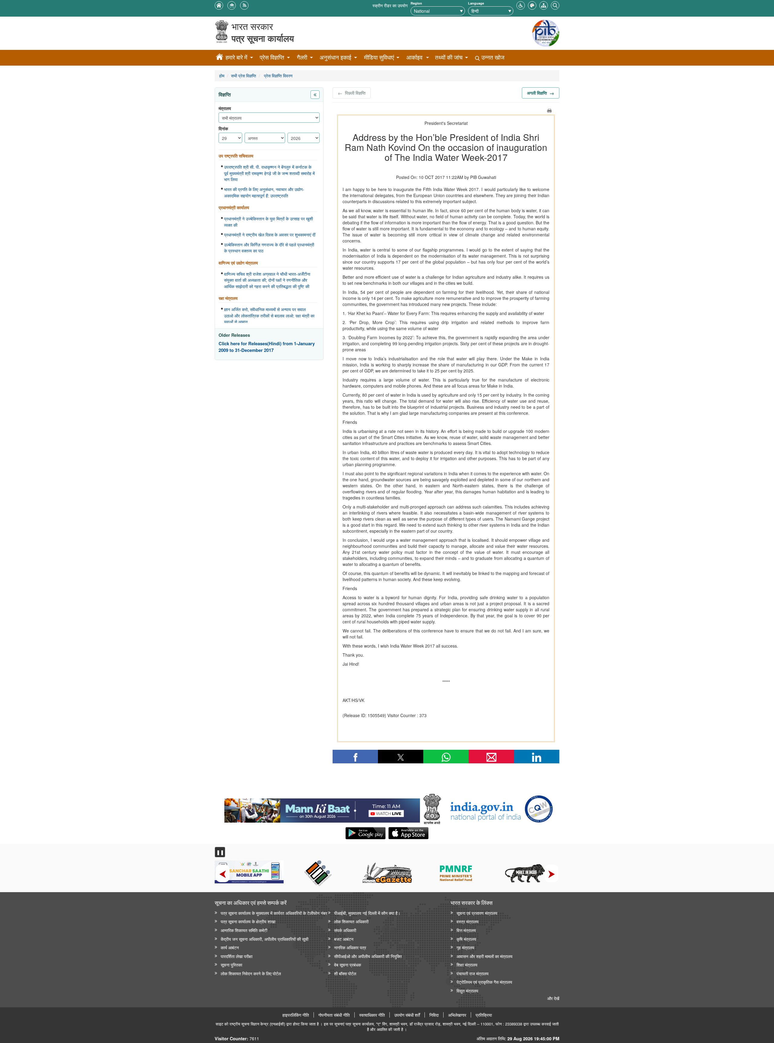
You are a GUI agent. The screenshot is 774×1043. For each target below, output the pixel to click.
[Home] (219, 58)
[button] (520, 5)
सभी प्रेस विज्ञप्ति (243, 75)
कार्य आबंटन (230, 947)
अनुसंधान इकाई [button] (335, 57)
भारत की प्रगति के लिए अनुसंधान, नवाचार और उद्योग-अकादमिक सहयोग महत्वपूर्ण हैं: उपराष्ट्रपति (264, 192)
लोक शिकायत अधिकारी (351, 921)
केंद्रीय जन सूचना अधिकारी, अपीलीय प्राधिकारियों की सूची (264, 939)
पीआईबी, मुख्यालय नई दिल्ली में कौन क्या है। (367, 913)
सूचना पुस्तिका (231, 964)
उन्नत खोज (492, 57)
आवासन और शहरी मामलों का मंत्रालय (484, 956)
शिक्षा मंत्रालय (467, 964)
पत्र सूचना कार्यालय (263, 38)
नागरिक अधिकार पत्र (350, 947)
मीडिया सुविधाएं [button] (379, 57)
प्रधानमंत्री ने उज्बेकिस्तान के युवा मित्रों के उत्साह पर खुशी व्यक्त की (268, 222)
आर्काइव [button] (414, 57)
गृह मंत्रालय (465, 947)
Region (416, 3)
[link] (322, 809)
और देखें (553, 998)
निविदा (434, 1015)
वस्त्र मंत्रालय (468, 921)
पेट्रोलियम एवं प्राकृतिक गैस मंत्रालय (484, 982)
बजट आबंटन (343, 939)
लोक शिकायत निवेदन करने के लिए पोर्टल (251, 973)
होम (221, 75)
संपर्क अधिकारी (345, 930)
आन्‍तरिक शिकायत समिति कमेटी (244, 930)
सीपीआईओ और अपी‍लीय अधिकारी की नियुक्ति (368, 956)
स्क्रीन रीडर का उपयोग (390, 5)
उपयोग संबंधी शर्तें (407, 1015)
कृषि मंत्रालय (466, 939)
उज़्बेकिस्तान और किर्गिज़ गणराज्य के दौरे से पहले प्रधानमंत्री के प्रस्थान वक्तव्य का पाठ (269, 248)
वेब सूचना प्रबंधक (347, 964)
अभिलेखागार (457, 1015)
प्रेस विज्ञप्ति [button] (272, 57)
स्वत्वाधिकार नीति (372, 1015)
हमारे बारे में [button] (236, 57)
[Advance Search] (555, 5)
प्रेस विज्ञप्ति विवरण (278, 75)
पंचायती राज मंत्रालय (473, 973)
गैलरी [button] (302, 57)
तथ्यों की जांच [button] (449, 57)
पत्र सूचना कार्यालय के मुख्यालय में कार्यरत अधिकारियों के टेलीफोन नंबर (274, 913)
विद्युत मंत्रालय (467, 990)
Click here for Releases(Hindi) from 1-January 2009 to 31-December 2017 (267, 346)
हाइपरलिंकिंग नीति (295, 1015)
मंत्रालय (225, 108)
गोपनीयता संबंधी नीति (334, 1015)
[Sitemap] (543, 5)
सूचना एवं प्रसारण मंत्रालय (477, 913)
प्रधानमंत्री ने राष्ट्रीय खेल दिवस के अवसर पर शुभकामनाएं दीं (269, 235)
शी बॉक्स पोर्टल (345, 973)
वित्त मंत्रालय (466, 930)
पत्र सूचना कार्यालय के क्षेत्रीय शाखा (248, 921)
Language (476, 3)
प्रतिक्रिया (484, 1015)
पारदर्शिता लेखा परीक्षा (236, 956)
